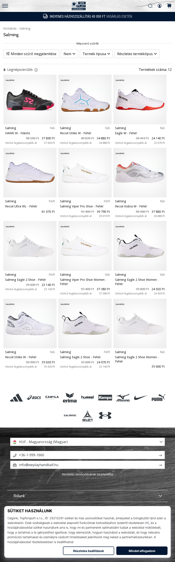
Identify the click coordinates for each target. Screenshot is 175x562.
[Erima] (70, 398)
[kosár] (169, 6)
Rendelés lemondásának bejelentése (87, 474)
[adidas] (16, 398)
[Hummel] (87, 398)
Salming (24, 28)
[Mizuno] (123, 398)
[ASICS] (34, 398)
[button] (87, 442)
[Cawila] (52, 398)
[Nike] (141, 398)
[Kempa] (105, 398)
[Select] (87, 415)
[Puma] (158, 398)
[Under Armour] (105, 415)
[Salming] (70, 415)
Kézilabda (9, 28)
